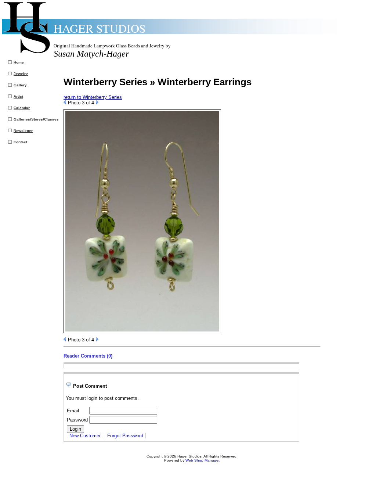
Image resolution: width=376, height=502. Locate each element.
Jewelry (21, 74)
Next (97, 102)
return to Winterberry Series (93, 97)
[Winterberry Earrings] (142, 331)
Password (77, 420)
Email (73, 410)
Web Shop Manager (202, 460)
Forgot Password (125, 435)
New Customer (85, 435)
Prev (65, 102)
